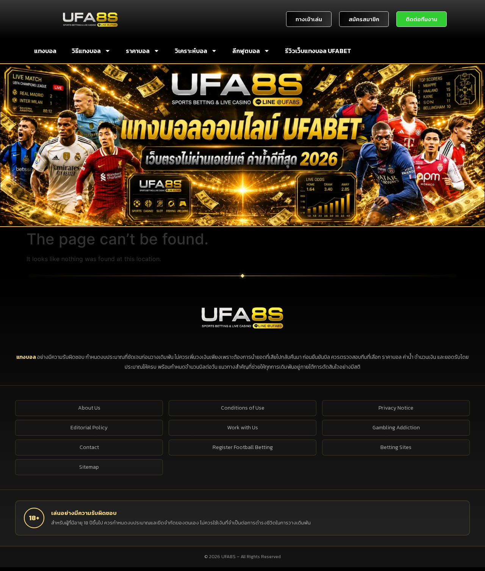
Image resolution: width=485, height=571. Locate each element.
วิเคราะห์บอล (191, 50)
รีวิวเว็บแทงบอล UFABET (318, 50)
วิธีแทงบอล (86, 50)
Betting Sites (395, 447)
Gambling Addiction (396, 428)
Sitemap (89, 467)
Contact (89, 447)
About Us (89, 408)
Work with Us (242, 428)
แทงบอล (45, 50)
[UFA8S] (242, 317)
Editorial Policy (89, 428)
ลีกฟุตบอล (246, 50)
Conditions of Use (242, 408)
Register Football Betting (243, 447)
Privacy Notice (396, 408)
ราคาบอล (138, 50)
